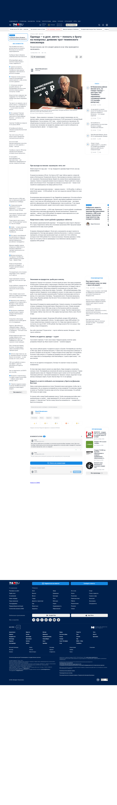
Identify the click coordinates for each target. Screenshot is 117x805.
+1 (76, 449)
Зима (54, 591)
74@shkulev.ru (26, 668)
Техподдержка (13, 603)
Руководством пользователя (66, 663)
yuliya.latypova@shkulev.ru (92, 657)
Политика (74, 596)
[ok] (42, 619)
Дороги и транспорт (37, 601)
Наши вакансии (13, 601)
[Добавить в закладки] (76, 56)
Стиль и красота (93, 593)
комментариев (39, 57)
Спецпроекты (93, 603)
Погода (38, 21)
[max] (46, 619)
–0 (80, 459)
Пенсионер (34, 417)
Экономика (92, 601)
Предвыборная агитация (16, 606)
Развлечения (74, 603)
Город (33, 598)
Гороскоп (60, 21)
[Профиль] (107, 25)
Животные (35, 606)
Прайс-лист (12, 593)
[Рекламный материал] (71, 25)
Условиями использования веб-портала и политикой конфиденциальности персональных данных (81, 665)
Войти (35, 472)
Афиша (54, 21)
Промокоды (23, 21)
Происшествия (75, 598)
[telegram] (33, 619)
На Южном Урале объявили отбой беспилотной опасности (18, 38)
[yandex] (58, 619)
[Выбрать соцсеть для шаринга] (80, 56)
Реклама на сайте (14, 591)
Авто (33, 591)
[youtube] (54, 619)
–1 (80, 449)
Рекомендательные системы (65, 673)
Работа (73, 601)
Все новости (18, 44)
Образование (56, 608)
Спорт (90, 591)
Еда (33, 603)
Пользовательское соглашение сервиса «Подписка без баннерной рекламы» (76, 675)
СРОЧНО (12, 35)
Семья (73, 608)
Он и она (73, 591)
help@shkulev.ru (19, 670)
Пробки (52, 25)
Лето (54, 598)
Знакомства (31, 21)
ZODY (79, 21)
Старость (56, 417)
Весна (33, 596)
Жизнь (41, 417)
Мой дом (55, 601)
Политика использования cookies (67, 670)
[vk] (37, 619)
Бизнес (34, 593)
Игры (75, 21)
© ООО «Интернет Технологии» (16, 679)
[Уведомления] (103, 25)
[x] (50, 619)
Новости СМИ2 (35, 482)
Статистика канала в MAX (16, 608)
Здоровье (35, 608)
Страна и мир (93, 596)
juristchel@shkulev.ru (45, 669)
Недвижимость (13, 21)
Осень (72, 593)
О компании (12, 596)
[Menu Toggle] (10, 25)
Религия (73, 606)
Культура (55, 596)
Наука (54, 603)
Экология (91, 598)
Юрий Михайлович (41, 411)
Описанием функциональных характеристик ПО (70, 664)
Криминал (56, 593)
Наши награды (13, 598)
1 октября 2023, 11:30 (35, 52)
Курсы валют (68, 21)
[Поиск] (99, 25)
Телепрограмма (46, 21)
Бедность (49, 417)
